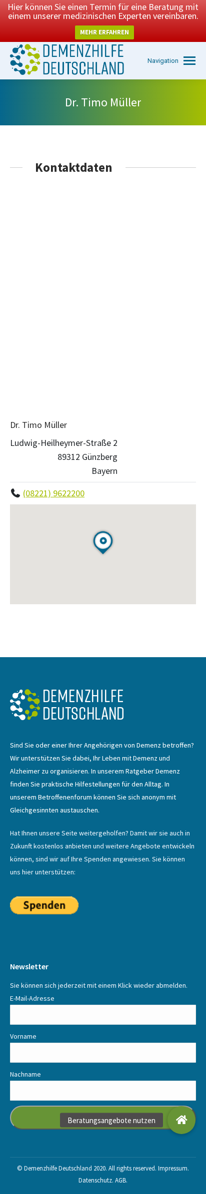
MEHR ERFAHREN (104, 32)
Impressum (173, 1168)
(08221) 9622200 (53, 493)
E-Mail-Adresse (32, 998)
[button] (182, 1120)
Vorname (23, 1036)
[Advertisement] (103, 296)
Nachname (25, 1074)
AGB (120, 1180)
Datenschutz (95, 1180)
